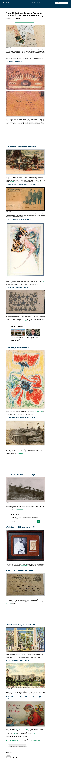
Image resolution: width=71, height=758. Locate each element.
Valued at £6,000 (32, 451)
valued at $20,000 (34, 691)
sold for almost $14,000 (38, 411)
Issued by (7, 599)
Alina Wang (18, 18)
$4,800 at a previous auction (15, 181)
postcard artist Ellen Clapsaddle (22, 729)
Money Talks (8, 9)
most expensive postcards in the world (17, 744)
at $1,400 (15, 733)
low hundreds (8, 603)
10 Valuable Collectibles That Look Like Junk (14, 740)
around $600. (20, 453)
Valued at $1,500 (9, 213)
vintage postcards (13, 746)
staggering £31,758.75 (10, 124)
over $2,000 (25, 320)
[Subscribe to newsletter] (38, 521)
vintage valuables (22, 746)
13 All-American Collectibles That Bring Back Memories (28, 741)
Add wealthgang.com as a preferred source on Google (24, 21)
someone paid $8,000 (24, 565)
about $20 (39, 181)
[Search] (67, 3)
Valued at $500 (39, 655)
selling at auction (20, 509)
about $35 (33, 733)
